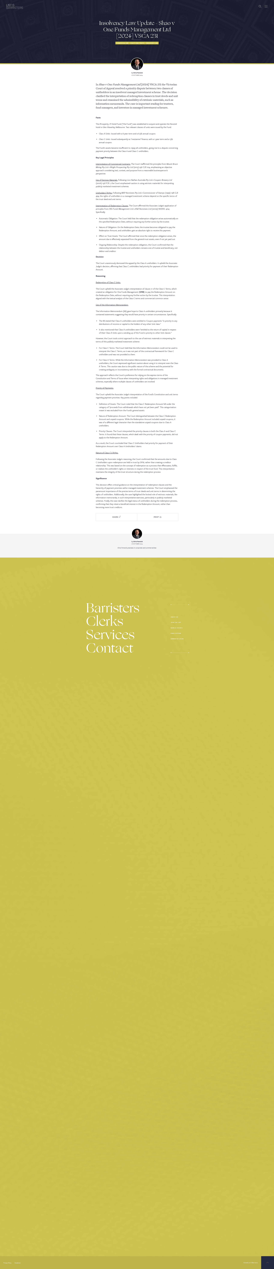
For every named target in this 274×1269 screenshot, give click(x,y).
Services (110, 634)
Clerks (104, 621)
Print (156, 517)
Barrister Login (177, 639)
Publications (176, 633)
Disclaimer (18, 1263)
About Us (174, 617)
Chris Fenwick (138, 73)
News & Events (176, 628)
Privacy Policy (7, 1263)
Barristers (112, 608)
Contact (109, 648)
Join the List (176, 622)
